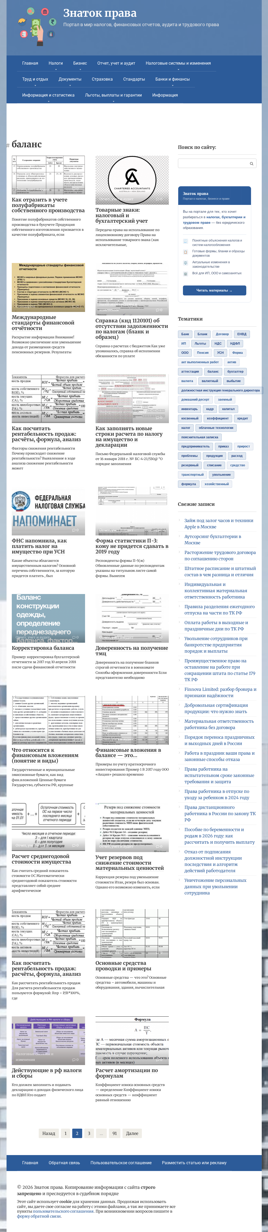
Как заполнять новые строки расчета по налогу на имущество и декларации (129, 436)
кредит (242, 418)
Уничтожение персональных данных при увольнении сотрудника (216, 886)
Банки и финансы (172, 79)
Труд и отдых (35, 79)
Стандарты (134, 79)
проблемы (189, 456)
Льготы (200, 343)
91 (115, 1133)
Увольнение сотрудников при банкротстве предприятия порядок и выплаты (216, 645)
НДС (218, 343)
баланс (213, 371)
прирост (243, 446)
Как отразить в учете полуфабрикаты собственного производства (48, 205)
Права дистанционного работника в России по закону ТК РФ (220, 813)
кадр (210, 409)
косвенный (189, 418)
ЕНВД (242, 334)
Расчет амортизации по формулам (127, 1073)
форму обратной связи (39, 1216)
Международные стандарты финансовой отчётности (43, 322)
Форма (237, 353)
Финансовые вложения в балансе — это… (128, 753)
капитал (228, 409)
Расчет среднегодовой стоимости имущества (41, 859)
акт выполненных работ (200, 362)
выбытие (234, 381)
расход (237, 456)
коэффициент (218, 418)
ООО (184, 353)
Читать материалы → (214, 290)
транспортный (192, 475)
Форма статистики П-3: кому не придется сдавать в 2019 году (132, 546)
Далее (132, 1133)
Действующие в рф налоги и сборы (47, 1073)
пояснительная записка (199, 437)
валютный (210, 381)
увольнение (221, 475)
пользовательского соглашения (63, 1211)
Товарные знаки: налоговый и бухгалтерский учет (122, 215)
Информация (165, 95)
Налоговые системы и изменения (178, 63)
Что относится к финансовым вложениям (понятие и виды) (45, 755)
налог (185, 428)
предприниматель (195, 446)
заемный (225, 399)
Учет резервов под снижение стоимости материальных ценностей (130, 862)
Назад (48, 1133)
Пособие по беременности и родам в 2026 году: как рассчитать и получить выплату (220, 836)
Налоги (56, 63)
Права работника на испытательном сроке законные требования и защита (219, 775)
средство (237, 465)
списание (214, 465)
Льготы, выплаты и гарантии (113, 95)
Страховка (102, 79)
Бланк (202, 334)
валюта (187, 381)
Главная (30, 63)
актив (231, 362)
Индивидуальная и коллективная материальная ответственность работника (216, 591)
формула (188, 484)
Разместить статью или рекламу (194, 1162)
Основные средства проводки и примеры (123, 966)
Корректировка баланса (43, 648)
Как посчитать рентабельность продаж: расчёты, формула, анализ (46, 434)
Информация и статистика (48, 95)
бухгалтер (235, 371)
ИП (183, 343)
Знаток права (100, 13)
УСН (220, 353)
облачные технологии (216, 428)
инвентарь (189, 409)
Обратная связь (64, 1162)
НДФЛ (235, 343)
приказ (223, 446)
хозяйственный (217, 484)
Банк (185, 334)
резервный (189, 465)
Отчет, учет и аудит (116, 63)
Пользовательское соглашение (121, 1162)
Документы (70, 79)
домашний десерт (195, 399)
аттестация (190, 371)
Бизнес (80, 63)
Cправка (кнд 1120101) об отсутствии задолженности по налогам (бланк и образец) (132, 328)
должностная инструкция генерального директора (220, 390)
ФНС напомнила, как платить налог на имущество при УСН (39, 546)
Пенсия (203, 353)
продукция (214, 456)
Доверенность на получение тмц (132, 651)
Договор (222, 334)
